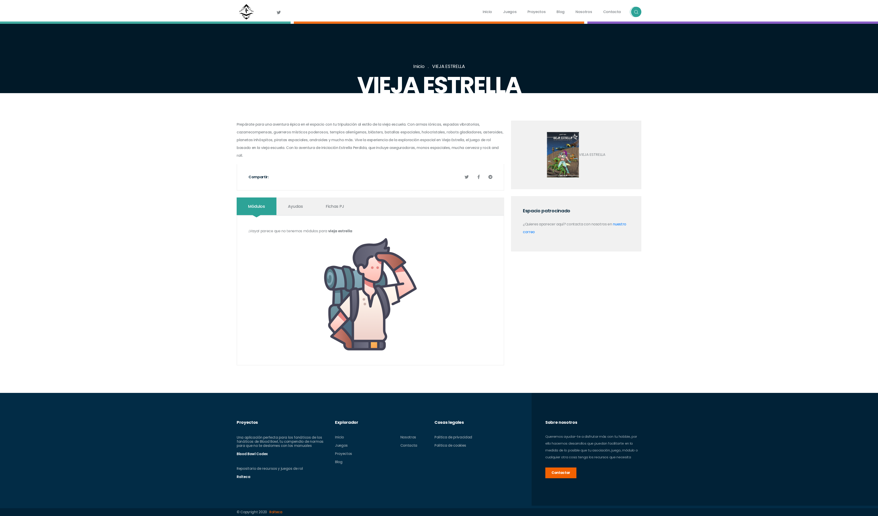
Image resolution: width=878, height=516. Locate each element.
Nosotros (584, 11)
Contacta (612, 11)
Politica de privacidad (453, 437)
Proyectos (536, 11)
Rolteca (275, 512)
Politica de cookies (450, 445)
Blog (561, 11)
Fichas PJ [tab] (335, 206)
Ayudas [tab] (295, 206)
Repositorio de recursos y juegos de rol (270, 468)
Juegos (510, 11)
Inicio (487, 11)
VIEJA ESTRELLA (448, 66)
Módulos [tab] (256, 206)
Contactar (560, 472)
